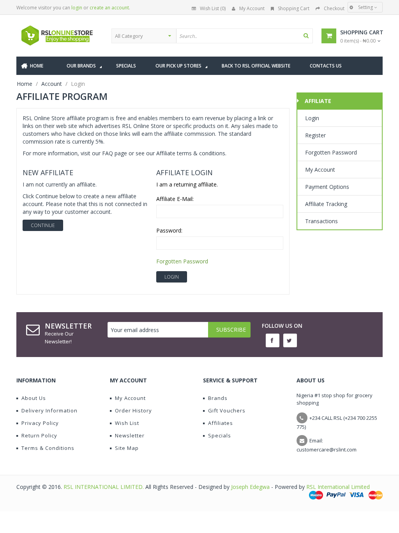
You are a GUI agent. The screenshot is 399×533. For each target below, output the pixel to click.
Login (312, 118)
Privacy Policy (40, 422)
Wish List (127, 422)
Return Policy (39, 435)
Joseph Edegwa (250, 486)
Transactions (321, 221)
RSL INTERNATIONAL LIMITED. (104, 486)
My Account (252, 8)
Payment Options (327, 186)
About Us (33, 398)
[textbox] (244, 36)
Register (315, 135)
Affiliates (220, 422)
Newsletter (130, 435)
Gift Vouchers (226, 410)
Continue (43, 225)
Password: (169, 230)
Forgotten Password (182, 261)
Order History (133, 410)
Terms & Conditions (47, 447)
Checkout (334, 8)
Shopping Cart (293, 8)
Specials (219, 435)
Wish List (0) (213, 8)
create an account (109, 7)
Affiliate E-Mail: (175, 199)
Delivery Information (49, 410)
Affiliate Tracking (326, 204)
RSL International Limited (338, 486)
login (76, 7)
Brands (218, 398)
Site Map (127, 447)
